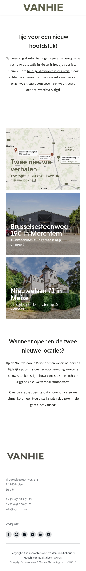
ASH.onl (57, 558)
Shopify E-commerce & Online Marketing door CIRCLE (43, 562)
